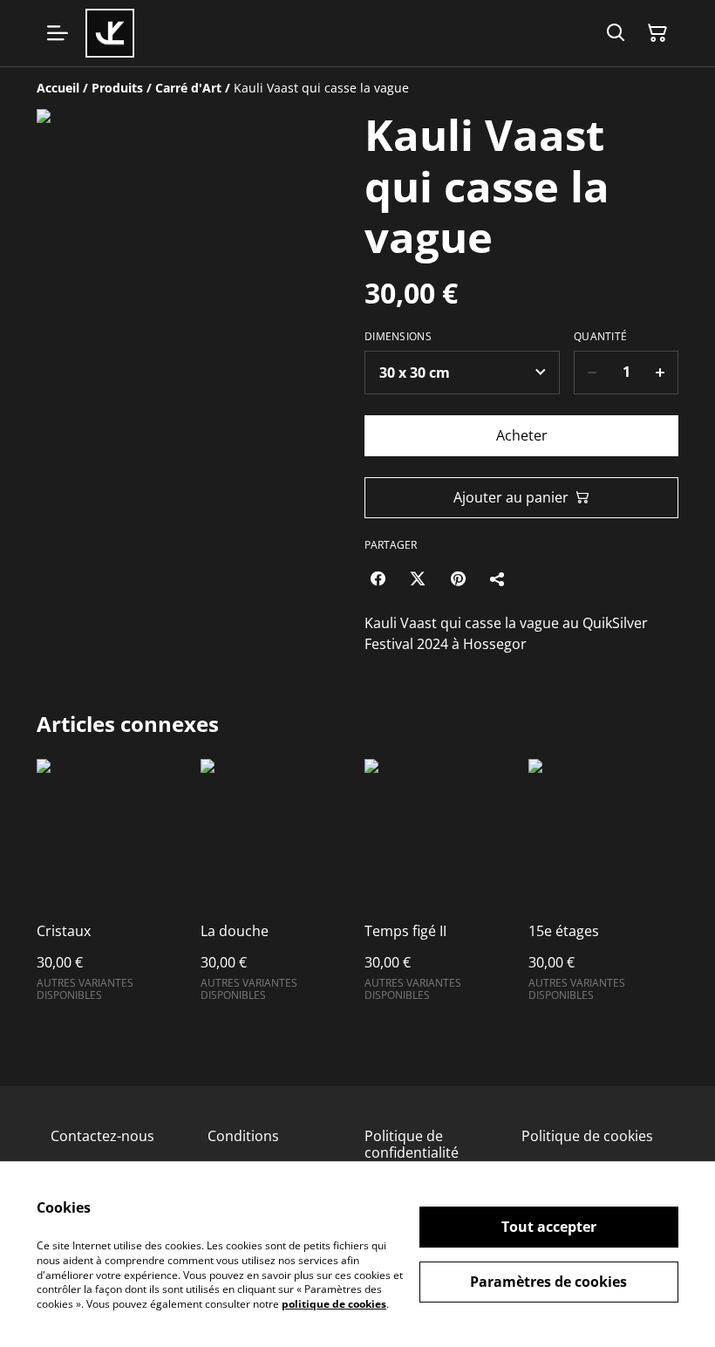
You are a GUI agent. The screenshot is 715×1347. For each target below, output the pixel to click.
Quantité (600, 337)
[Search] (616, 33)
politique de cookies (334, 1303)
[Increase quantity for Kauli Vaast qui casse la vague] (660, 372)
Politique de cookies (587, 1135)
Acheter (522, 435)
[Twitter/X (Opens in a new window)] (418, 578)
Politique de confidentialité (411, 1144)
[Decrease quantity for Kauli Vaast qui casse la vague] (591, 372)
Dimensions (398, 337)
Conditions (243, 1135)
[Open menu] (57, 33)
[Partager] (498, 578)
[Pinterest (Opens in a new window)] (458, 578)
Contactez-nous (102, 1135)
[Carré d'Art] (109, 33)
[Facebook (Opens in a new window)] (377, 578)
